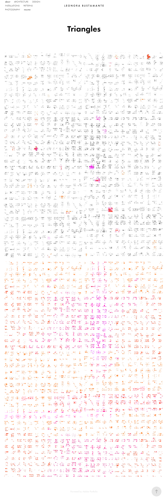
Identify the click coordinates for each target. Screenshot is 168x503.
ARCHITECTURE (21, 1)
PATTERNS (28, 5)
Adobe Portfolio (90, 491)
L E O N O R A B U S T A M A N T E (84, 5)
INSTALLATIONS (12, 5)
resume (27, 9)
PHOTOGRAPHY (12, 9)
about (7, 1)
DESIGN (36, 1)
